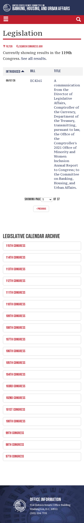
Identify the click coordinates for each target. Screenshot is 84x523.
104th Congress (14, 373)
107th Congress (14, 338)
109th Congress (14, 315)
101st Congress (14, 408)
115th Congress (14, 245)
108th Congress (14, 327)
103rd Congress (14, 385)
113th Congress (14, 268)
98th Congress (13, 444)
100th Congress (14, 420)
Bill (32, 71)
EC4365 (36, 81)
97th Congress (13, 455)
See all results (33, 58)
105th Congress (14, 362)
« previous (41, 208)
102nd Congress (14, 397)
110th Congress (14, 303)
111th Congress (14, 291)
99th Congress (13, 432)
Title (57, 71)
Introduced (13, 72)
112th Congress (14, 280)
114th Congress (14, 256)
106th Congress (14, 350)
